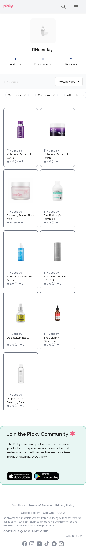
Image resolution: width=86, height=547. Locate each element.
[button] (17, 95)
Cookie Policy (30, 513)
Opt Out (48, 513)
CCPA (61, 513)
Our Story (18, 505)
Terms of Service (40, 505)
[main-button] (76, 6)
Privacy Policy (64, 505)
